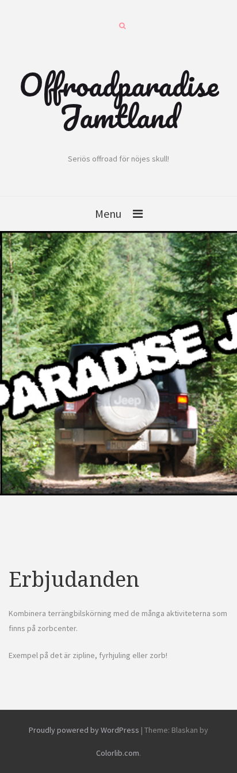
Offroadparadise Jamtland (119, 100)
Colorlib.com (117, 753)
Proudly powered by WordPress (84, 730)
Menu (108, 213)
